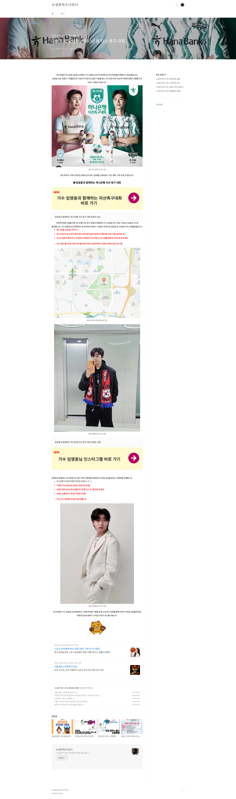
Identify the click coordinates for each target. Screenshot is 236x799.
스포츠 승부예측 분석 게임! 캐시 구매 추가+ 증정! (77, 648)
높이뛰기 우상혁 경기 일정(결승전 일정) (68, 704)
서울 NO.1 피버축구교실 (65, 666)
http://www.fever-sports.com (66, 663)
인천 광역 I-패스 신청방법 (63, 698)
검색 (177, 5)
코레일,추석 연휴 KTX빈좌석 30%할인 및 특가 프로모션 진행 (75, 695)
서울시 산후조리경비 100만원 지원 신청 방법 (70, 701)
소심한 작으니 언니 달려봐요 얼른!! (168, 91)
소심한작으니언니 (65, 5)
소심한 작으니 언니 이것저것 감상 (168, 83)
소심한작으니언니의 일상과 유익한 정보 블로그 (72, 753)
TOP (182, 791)
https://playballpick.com (64, 645)
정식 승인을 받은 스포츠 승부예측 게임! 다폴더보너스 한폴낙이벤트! (82, 652)
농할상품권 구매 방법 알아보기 (65, 692)
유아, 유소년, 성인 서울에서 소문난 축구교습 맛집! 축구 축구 (79, 669)
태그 (63, 13)
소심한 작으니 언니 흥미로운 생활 (67, 688)
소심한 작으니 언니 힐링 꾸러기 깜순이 (170, 87)
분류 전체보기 (161, 74)
